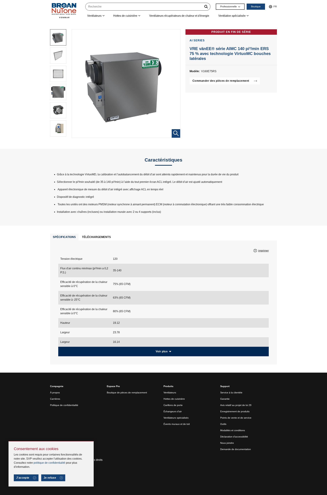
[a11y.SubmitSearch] (206, 6)
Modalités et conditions (232, 430)
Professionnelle (228, 6)
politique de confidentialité (49, 462)
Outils (223, 424)
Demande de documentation (235, 449)
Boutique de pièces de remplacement (127, 392)
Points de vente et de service (235, 417)
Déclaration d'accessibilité (234, 436)
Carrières (55, 398)
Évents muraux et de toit (177, 424)
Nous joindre (227, 443)
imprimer (263, 250)
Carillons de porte (173, 405)
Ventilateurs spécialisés (176, 417)
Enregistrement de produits (235, 411)
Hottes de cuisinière (174, 398)
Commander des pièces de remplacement (220, 80)
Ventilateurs (170, 392)
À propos (55, 392)
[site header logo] (64, 10)
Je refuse (50, 477)
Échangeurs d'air (173, 411)
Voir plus (162, 351)
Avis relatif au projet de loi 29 (235, 405)
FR (275, 6)
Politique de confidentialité (64, 405)
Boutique (256, 6)
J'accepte (22, 477)
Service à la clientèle (231, 392)
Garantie (225, 398)
